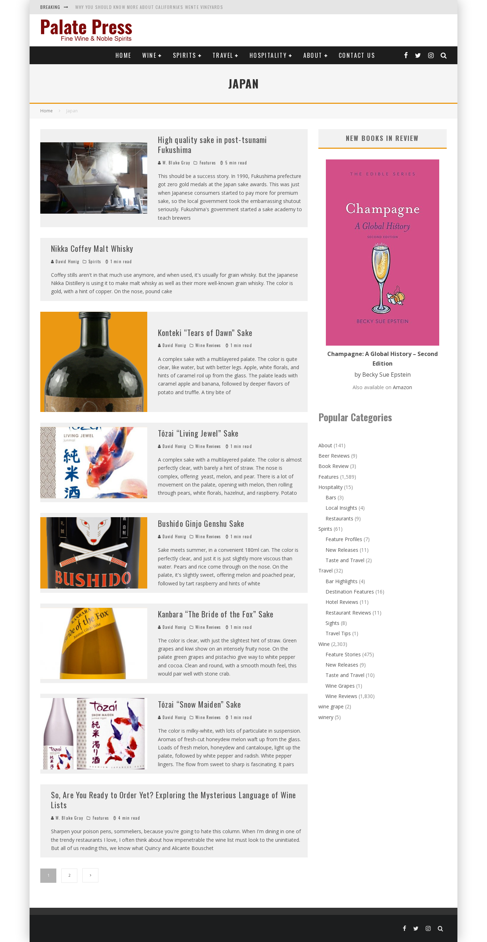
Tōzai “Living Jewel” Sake (198, 433)
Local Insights (341, 507)
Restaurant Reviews (348, 612)
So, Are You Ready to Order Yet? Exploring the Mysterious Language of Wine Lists (173, 800)
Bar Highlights (341, 581)
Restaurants (339, 518)
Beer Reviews (334, 455)
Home (124, 55)
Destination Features (349, 591)
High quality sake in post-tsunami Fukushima (212, 145)
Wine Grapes (340, 685)
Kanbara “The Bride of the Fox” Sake (216, 614)
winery (325, 717)
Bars (330, 497)
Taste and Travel (344, 560)
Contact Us (357, 55)
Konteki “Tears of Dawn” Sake (205, 332)
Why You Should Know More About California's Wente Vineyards (149, 7)
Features (208, 162)
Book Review (333, 466)
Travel (222, 55)
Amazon (402, 387)
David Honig (66, 261)
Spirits (184, 55)
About (313, 55)
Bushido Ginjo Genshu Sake (201, 523)
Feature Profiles (343, 539)
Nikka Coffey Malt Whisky (92, 248)
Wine (149, 55)
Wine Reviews (208, 345)
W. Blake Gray (175, 163)
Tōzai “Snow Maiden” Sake (199, 704)
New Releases (341, 549)
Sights (332, 623)
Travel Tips (338, 633)
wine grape (331, 706)
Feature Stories (343, 654)
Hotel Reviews (341, 602)
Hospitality (268, 55)
